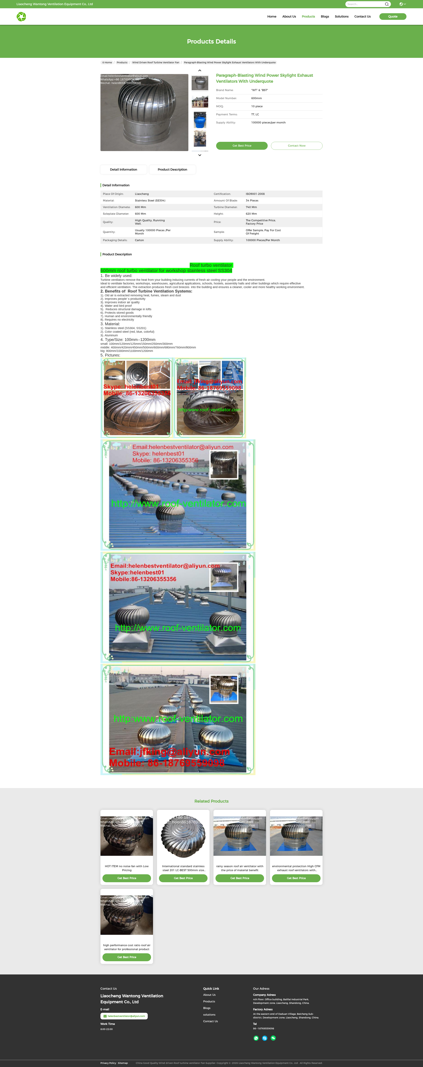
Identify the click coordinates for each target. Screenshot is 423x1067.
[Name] (387, 4)
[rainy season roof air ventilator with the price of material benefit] (239, 836)
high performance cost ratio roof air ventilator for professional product (126, 947)
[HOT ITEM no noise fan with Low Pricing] (126, 836)
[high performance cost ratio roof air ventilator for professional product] (126, 915)
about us (289, 16)
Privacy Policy (108, 1063)
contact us (362, 16)
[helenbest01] (265, 1038)
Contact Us (210, 1021)
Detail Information (123, 169)
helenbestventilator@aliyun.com (126, 1016)
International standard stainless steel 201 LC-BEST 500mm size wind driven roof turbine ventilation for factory (183, 868)
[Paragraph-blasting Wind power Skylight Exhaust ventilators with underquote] (144, 112)
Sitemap (123, 1063)
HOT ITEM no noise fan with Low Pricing (127, 868)
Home (271, 16)
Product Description (172, 169)
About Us (209, 994)
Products (122, 62)
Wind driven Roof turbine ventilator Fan (155, 62)
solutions (341, 16)
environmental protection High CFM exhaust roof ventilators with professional (296, 868)
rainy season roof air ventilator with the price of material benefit (239, 868)
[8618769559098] (256, 1038)
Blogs (207, 1008)
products (308, 16)
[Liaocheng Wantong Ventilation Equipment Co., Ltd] (35, 16)
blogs (325, 16)
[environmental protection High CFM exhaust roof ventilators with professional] (296, 836)
